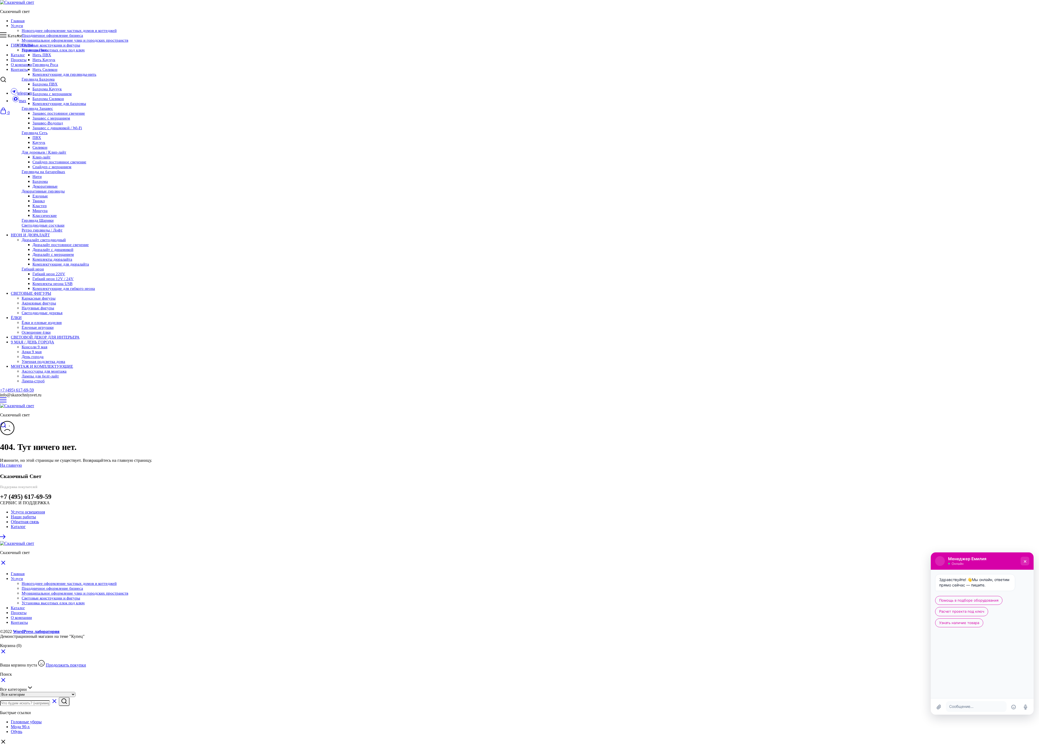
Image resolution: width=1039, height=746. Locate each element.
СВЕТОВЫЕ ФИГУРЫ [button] (31, 293)
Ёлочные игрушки (38, 327)
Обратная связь (25, 521)
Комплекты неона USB (52, 283)
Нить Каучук (43, 60)
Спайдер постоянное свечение (59, 162)
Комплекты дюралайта (52, 259)
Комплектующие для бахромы (59, 103)
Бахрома (40, 181)
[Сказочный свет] (17, 2)
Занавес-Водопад (47, 123)
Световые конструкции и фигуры (51, 45)
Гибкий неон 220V (48, 274)
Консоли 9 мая (34, 347)
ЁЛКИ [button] (16, 318)
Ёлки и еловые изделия (42, 322)
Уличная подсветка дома (43, 361)
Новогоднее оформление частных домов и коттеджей (69, 30)
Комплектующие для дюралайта (60, 264)
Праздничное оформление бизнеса (52, 35)
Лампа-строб (33, 381)
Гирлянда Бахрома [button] (38, 79)
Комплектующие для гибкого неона (63, 288)
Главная (18, 21)
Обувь (16, 731)
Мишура (40, 210)
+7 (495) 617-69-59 (17, 390)
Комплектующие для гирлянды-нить (64, 74)
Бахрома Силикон (48, 99)
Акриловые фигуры (39, 303)
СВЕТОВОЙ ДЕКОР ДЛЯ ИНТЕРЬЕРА (45, 337)
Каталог (18, 55)
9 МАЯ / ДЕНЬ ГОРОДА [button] (32, 342)
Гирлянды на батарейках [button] (43, 172)
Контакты (19, 69)
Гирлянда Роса (45, 64)
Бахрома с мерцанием (52, 94)
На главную (11, 465)
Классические (44, 215)
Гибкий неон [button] (33, 269)
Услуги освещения (28, 512)
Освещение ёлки (36, 332)
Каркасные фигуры (38, 298)
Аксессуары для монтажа (44, 371)
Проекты (19, 60)
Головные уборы (26, 722)
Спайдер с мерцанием (51, 167)
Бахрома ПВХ (45, 84)
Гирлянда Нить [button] (35, 50)
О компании (21, 64)
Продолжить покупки (66, 665)
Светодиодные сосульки (43, 225)
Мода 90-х (20, 726)
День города (33, 356)
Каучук (38, 142)
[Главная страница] (3, 538)
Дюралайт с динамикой (52, 249)
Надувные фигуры (38, 308)
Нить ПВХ (41, 55)
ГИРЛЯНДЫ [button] (22, 45)
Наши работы (23, 517)
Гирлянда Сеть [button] (35, 133)
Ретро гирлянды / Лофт (42, 230)
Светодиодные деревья (42, 313)
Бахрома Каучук (47, 89)
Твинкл (38, 201)
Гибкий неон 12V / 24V (53, 279)
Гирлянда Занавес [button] (37, 108)
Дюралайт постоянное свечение (60, 245)
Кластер (39, 206)
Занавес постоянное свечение (58, 113)
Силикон (39, 147)
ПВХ (36, 137)
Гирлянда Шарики (38, 220)
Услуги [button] (17, 26)
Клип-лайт (41, 157)
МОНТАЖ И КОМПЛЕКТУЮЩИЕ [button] (42, 366)
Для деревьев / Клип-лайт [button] (44, 152)
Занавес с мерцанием (51, 118)
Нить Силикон (44, 69)
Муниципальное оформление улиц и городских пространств (75, 40)
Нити (37, 176)
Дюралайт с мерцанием (53, 254)
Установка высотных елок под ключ (53, 50)
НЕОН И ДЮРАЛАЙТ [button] (30, 235)
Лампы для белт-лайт (40, 376)
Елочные (40, 196)
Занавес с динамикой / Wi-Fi (57, 128)
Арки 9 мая (32, 352)
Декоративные (45, 186)
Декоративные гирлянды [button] (43, 191)
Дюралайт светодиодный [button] (44, 240)
